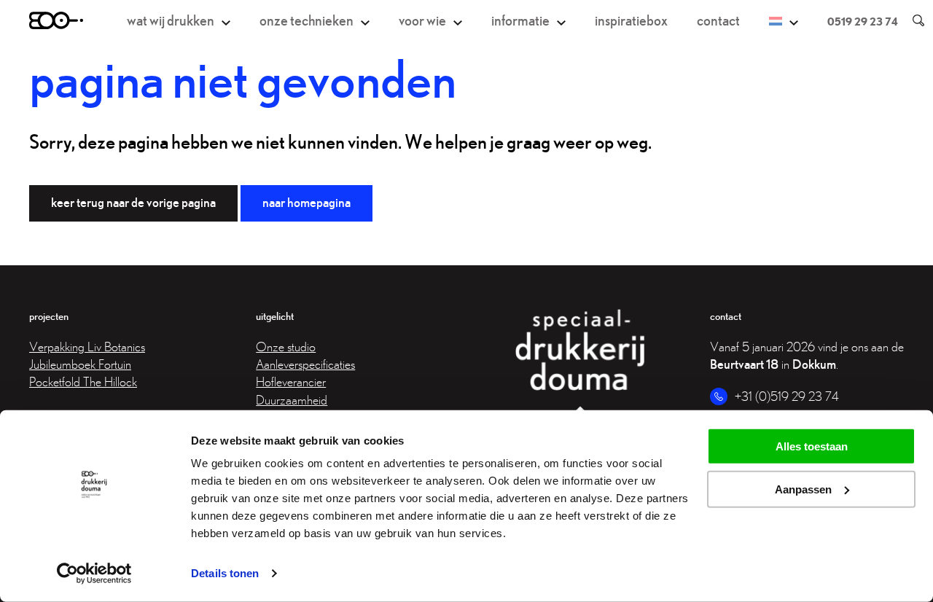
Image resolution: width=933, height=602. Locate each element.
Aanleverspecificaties (305, 364)
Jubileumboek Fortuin (80, 364)
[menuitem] (783, 21)
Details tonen (225, 573)
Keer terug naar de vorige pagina (133, 202)
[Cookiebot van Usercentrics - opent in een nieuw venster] (94, 574)
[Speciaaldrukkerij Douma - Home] (56, 20)
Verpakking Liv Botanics (87, 346)
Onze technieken (306, 20)
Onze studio (286, 346)
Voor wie (422, 20)
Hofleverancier (291, 381)
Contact (718, 20)
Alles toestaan (812, 446)
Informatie (520, 20)
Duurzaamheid (291, 399)
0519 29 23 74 (862, 21)
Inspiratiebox (631, 20)
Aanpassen (803, 489)
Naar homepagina (306, 202)
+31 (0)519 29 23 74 (787, 396)
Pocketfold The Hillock (83, 381)
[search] (911, 20)
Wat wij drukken (170, 20)
